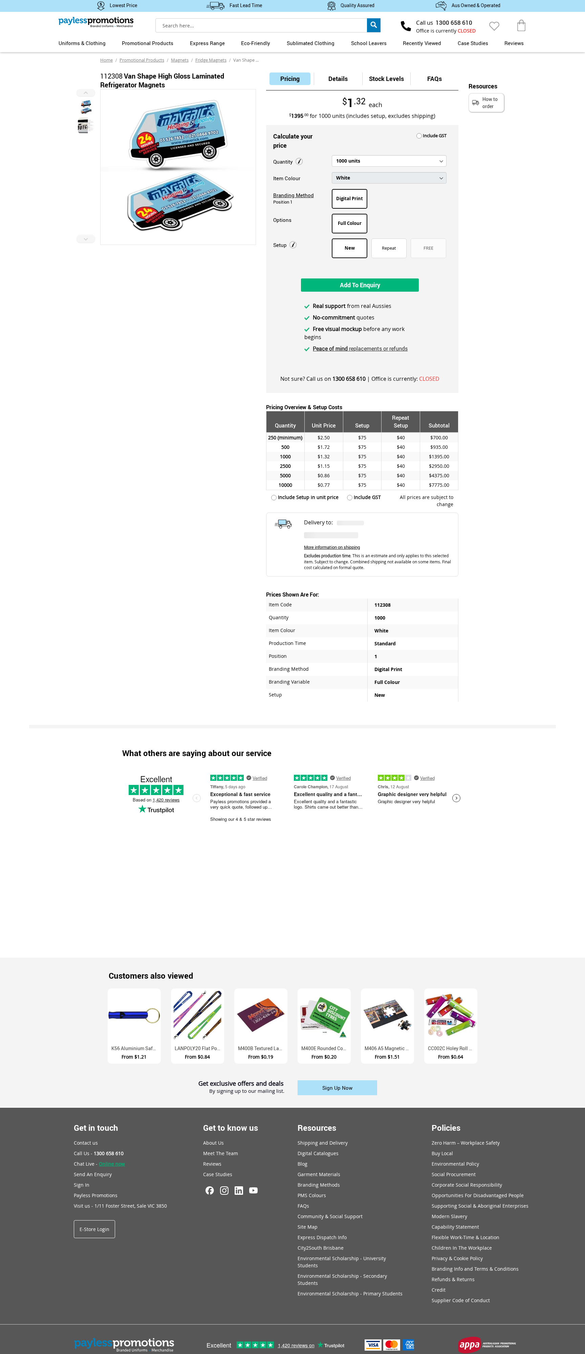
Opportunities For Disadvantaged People (478, 1195)
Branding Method (293, 195)
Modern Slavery (449, 1216)
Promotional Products (147, 43)
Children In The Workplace (462, 1248)
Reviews (514, 43)
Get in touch (96, 1127)
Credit (439, 1290)
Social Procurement (454, 1174)
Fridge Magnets (210, 60)
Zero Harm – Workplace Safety (466, 1143)
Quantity (283, 161)
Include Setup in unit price (308, 497)
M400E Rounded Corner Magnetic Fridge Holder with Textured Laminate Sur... (326, 1048)
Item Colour (286, 178)
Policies (446, 1127)
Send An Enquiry (93, 1174)
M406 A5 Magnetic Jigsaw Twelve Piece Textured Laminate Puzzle (389, 1048)
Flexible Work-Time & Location (465, 1237)
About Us (213, 1143)
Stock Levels (386, 79)
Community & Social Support (330, 1216)
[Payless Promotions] (96, 22)
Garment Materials (319, 1174)
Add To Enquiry (360, 285)
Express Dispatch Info (322, 1237)
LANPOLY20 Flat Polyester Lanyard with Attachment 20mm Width (199, 1048)
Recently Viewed (422, 43)
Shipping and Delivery (323, 1143)
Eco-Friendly (255, 43)
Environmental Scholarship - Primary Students (350, 1293)
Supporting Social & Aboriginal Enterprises (480, 1206)
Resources (317, 1127)
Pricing (290, 79)
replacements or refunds (360, 348)
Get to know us (230, 1127)
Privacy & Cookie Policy (457, 1258)
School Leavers (369, 43)
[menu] (292, 42)
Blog (302, 1164)
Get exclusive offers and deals (241, 1084)
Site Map (308, 1227)
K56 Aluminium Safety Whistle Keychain (136, 1048)
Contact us (86, 1143)
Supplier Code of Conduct (461, 1300)
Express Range (207, 43)
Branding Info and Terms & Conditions (475, 1269)
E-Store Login (94, 1229)
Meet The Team (220, 1153)
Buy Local (442, 1153)
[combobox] (268, 25)
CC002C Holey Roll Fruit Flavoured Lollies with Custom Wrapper (452, 1048)
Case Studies (473, 43)
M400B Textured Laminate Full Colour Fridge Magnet (262, 1048)
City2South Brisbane (321, 1248)
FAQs (434, 79)
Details (338, 79)
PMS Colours (312, 1195)
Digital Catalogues (318, 1153)
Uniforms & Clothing (82, 43)
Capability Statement (455, 1227)
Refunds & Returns (453, 1279)
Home (106, 60)
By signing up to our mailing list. (246, 1091)
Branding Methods (319, 1185)
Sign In (81, 1185)
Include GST (434, 135)
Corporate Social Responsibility (467, 1185)
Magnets (180, 60)
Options (282, 219)
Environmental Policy (455, 1164)
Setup (280, 245)
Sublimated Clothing (310, 43)
